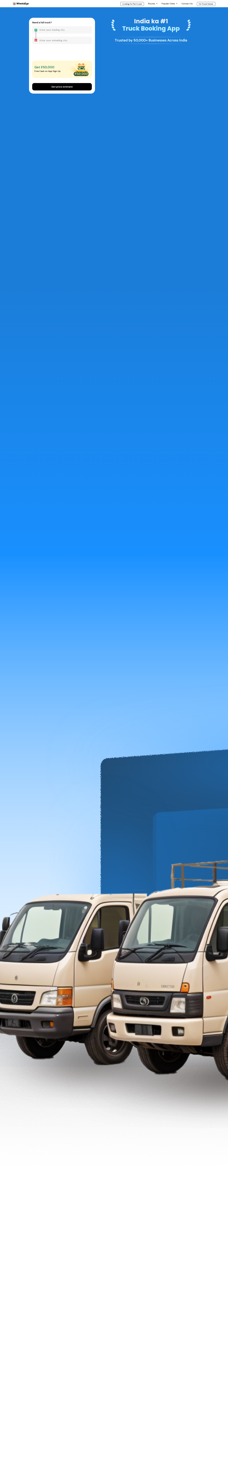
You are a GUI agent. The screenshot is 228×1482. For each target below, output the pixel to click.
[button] (187, 3)
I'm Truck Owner (206, 4)
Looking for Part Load (132, 4)
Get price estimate (62, 86)
